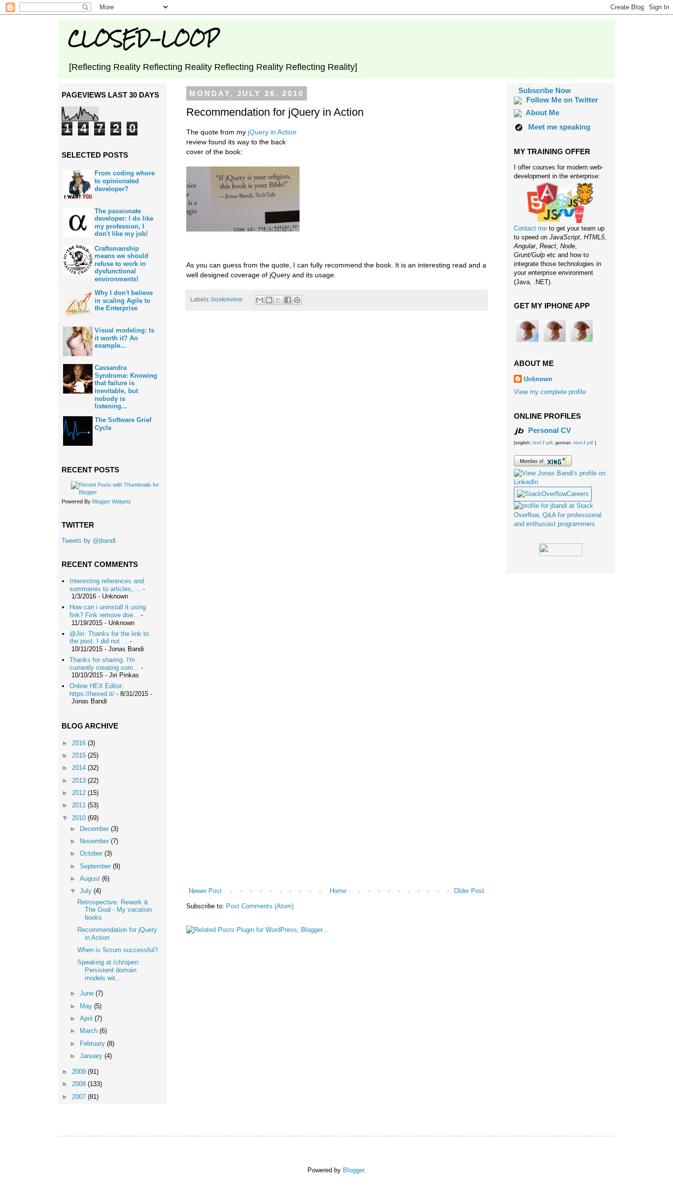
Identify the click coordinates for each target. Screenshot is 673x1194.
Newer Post (205, 891)
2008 (80, 1084)
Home (338, 891)
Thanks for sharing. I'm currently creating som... (104, 663)
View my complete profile (550, 392)
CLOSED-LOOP (143, 38)
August (91, 878)
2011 (80, 805)
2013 (80, 780)
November (95, 841)
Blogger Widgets (111, 501)
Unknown (538, 379)
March (90, 1030)
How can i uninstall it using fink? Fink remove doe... (107, 611)
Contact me (531, 228)
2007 (80, 1096)
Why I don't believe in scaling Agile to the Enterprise (124, 300)
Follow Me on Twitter (562, 100)
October (92, 853)
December (95, 828)
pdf (549, 442)
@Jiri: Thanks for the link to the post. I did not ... (109, 637)
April (87, 1018)
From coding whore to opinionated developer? (125, 180)
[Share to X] (278, 300)
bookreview (226, 299)
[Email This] (260, 300)
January (92, 1056)
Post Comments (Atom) (260, 906)
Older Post (469, 891)
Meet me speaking (559, 127)
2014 (80, 767)
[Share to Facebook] (288, 300)
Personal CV (548, 430)
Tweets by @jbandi (89, 540)
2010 (80, 818)
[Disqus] (336, 456)
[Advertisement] (336, 859)
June (88, 993)
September (96, 866)
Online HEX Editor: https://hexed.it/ (96, 689)
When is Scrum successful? (117, 950)
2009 (80, 1071)
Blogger (353, 1170)
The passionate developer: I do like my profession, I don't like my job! (124, 222)
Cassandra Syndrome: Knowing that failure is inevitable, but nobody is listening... (126, 387)
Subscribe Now (544, 90)
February (93, 1043)
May (87, 1006)
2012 (80, 792)
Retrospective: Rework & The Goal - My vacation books (114, 909)
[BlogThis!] (269, 300)
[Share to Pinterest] (297, 300)
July (87, 891)
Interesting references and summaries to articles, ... (106, 585)
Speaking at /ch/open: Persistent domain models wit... (108, 970)
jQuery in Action (272, 132)
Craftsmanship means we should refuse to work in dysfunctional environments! (121, 264)
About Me (542, 112)
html (538, 442)
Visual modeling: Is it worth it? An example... (124, 338)
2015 (80, 755)
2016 (80, 743)
